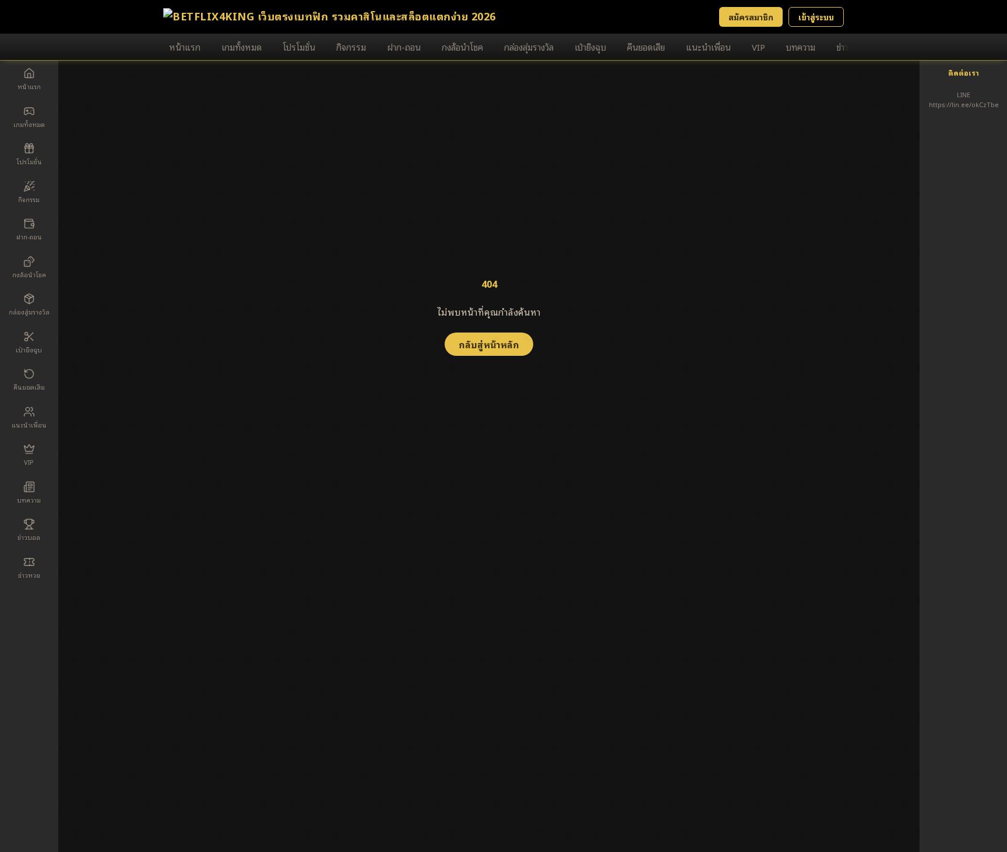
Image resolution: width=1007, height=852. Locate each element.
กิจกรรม (351, 47)
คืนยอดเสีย (646, 47)
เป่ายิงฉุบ (590, 47)
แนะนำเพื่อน (708, 47)
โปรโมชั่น (299, 47)
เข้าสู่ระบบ (816, 16)
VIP (758, 47)
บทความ (800, 47)
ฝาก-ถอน (404, 47)
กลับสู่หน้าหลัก (489, 344)
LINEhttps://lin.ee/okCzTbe (964, 99)
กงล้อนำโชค (462, 47)
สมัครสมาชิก (750, 16)
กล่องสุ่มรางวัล (529, 47)
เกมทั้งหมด (241, 47)
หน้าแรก (184, 47)
